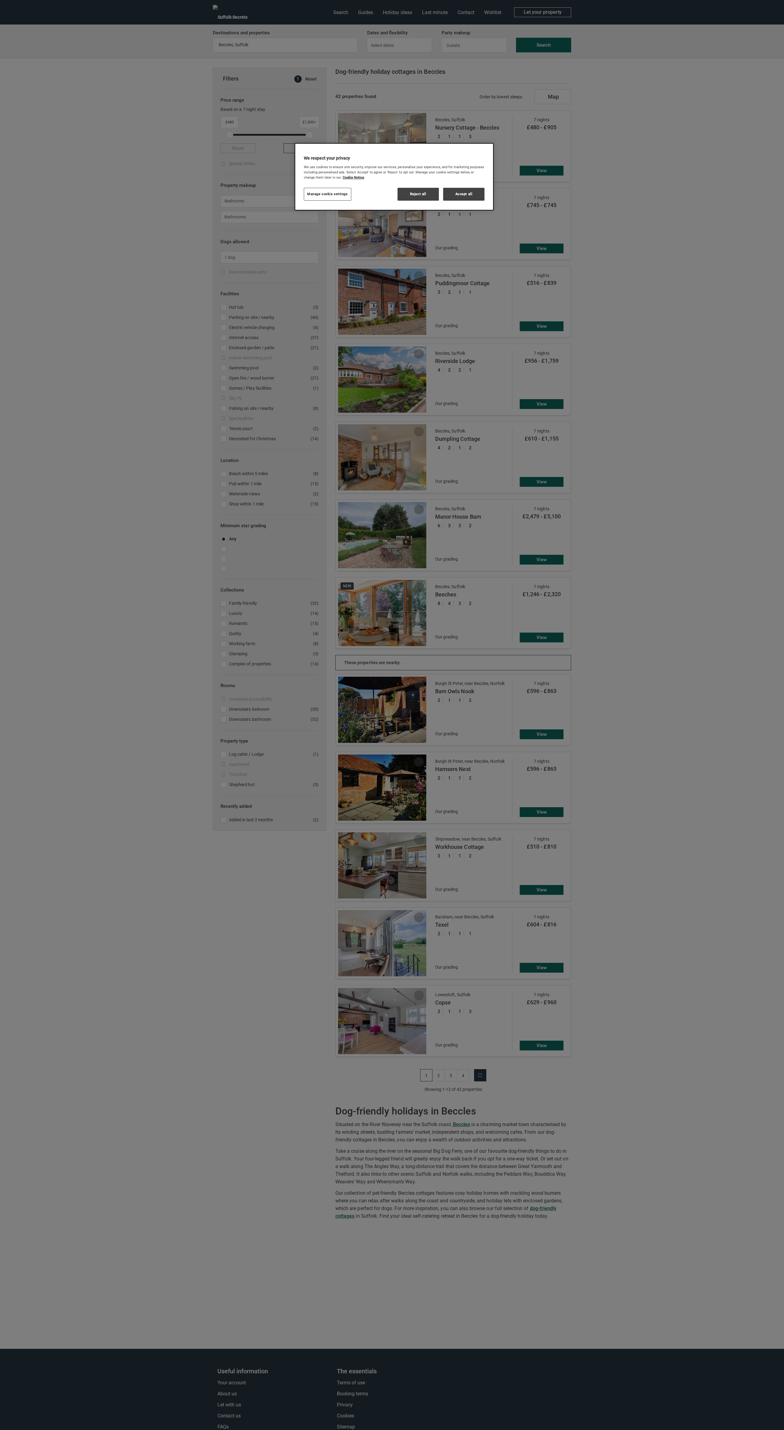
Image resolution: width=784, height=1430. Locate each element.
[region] (394, 176)
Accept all (464, 194)
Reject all (418, 194)
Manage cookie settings (327, 194)
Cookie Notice (353, 177)
